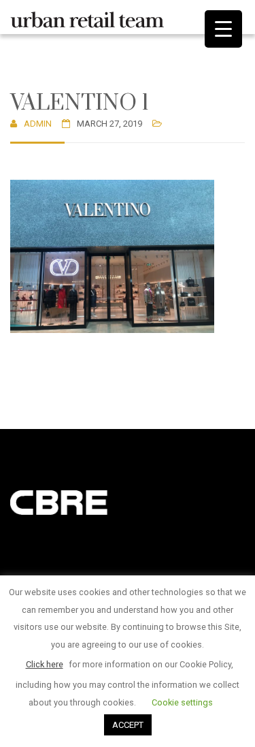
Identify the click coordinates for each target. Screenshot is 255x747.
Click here (44, 664)
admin (38, 123)
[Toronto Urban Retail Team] (87, 17)
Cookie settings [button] (182, 702)
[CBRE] (78, 501)
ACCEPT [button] (127, 725)
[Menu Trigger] (223, 29)
